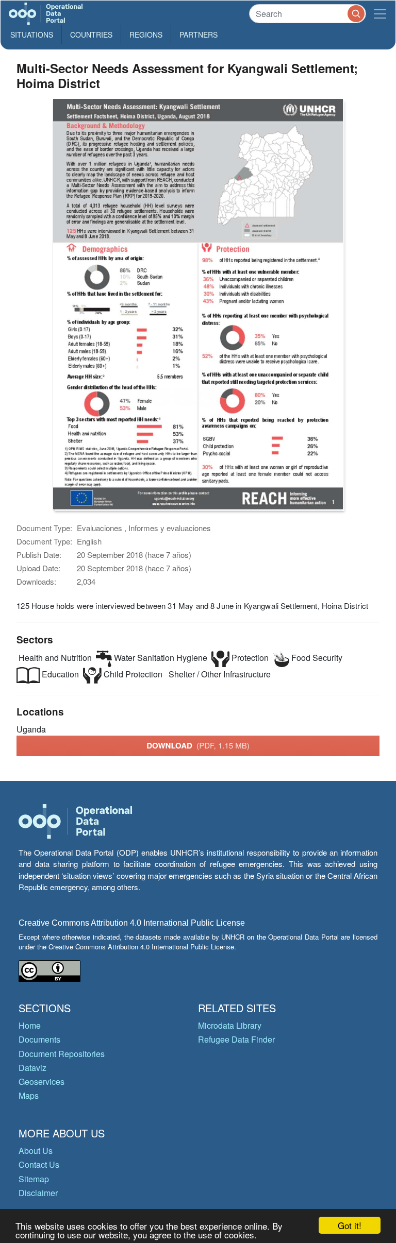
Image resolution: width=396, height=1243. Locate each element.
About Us (36, 1150)
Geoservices (41, 1081)
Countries (91, 34)
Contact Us (39, 1164)
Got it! (349, 1225)
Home (30, 1025)
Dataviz (32, 1068)
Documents (39, 1039)
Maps (29, 1095)
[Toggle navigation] (380, 13)
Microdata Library (229, 1025)
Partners (198, 34)
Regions (145, 34)
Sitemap (34, 1179)
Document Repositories (62, 1054)
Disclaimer (38, 1193)
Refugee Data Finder (236, 1039)
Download (198, 745)
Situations (31, 34)
